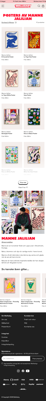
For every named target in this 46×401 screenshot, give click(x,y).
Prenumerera (37, 359)
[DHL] (23, 389)
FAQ (25, 323)
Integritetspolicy (8, 344)
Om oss (4, 319)
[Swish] (14, 380)
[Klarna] (6, 380)
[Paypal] (31, 385)
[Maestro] (6, 385)
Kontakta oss (29, 327)
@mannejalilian (7, 242)
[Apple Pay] (14, 384)
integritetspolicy (9, 365)
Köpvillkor (5, 341)
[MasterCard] (40, 380)
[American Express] (31, 380)
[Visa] (23, 380)
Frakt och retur (30, 319)
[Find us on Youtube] (27, 371)
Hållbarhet (5, 323)
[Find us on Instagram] (18, 371)
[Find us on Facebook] (23, 371)
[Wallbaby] (23, 5)
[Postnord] (40, 385)
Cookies (4, 337)
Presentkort (6, 327)
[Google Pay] (23, 384)
